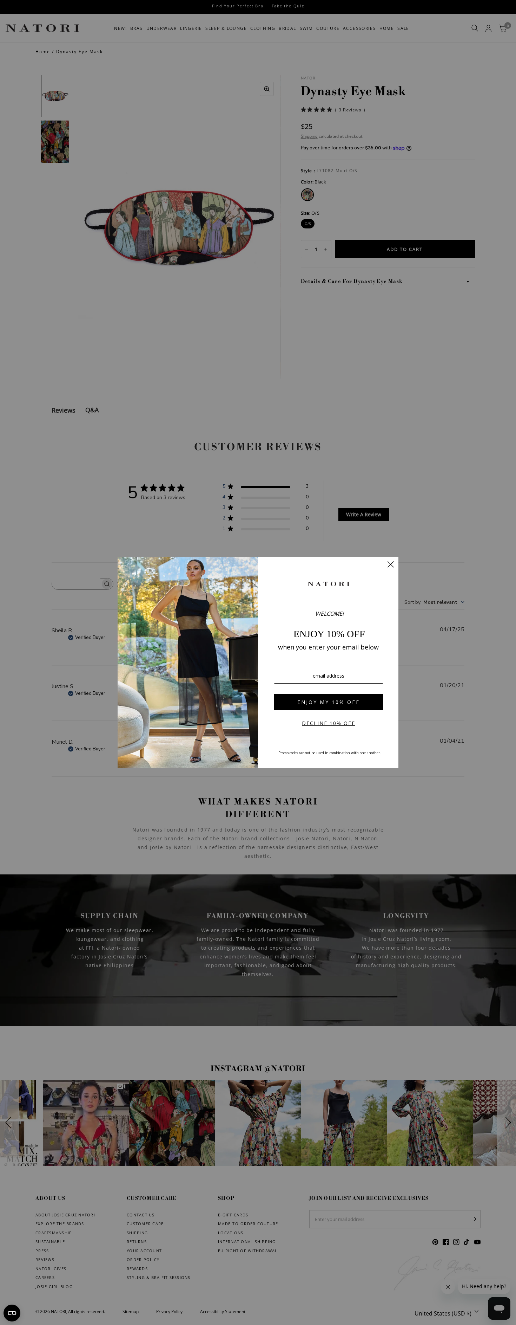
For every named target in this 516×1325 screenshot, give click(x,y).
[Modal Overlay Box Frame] (258, 662)
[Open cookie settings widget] (12, 1313)
